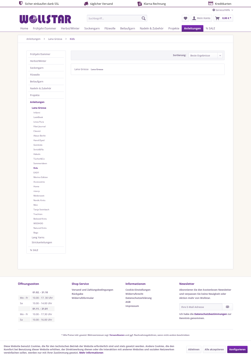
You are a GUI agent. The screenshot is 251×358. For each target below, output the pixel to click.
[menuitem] (117, 18)
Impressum (132, 306)
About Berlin (39, 135)
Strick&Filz (38, 149)
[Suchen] (143, 18)
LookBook (38, 117)
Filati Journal (39, 126)
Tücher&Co (39, 158)
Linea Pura (38, 121)
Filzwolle (35, 74)
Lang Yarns (38, 237)
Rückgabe (77, 293)
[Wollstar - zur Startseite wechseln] (45, 19)
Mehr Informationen (91, 352)
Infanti (36, 112)
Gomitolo (37, 144)
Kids (35, 168)
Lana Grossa (39, 107)
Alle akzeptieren (214, 349)
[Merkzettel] (185, 18)
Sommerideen (40, 163)
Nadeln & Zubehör (40, 88)
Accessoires (39, 181)
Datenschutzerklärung (139, 298)
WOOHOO (38, 223)
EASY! (36, 172)
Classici (37, 131)
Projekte (35, 95)
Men (35, 204)
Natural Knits (40, 228)
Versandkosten (117, 335)
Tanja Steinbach (41, 209)
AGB (128, 301)
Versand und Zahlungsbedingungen (92, 289)
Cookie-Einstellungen (138, 289)
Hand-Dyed (38, 140)
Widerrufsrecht (134, 293)
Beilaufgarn (36, 81)
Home (36, 186)
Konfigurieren (237, 349)
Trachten (38, 214)
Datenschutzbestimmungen (210, 314)
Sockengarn (37, 67)
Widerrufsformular (83, 298)
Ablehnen (193, 349)
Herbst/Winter (38, 61)
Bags (35, 232)
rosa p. (36, 191)
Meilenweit (38, 195)
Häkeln (36, 154)
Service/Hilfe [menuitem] (223, 10)
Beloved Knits (40, 218)
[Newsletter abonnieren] (227, 306)
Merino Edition (40, 177)
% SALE (34, 250)
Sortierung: (179, 55)
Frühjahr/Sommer (40, 54)
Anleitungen (37, 102)
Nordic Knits (39, 200)
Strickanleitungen (42, 242)
